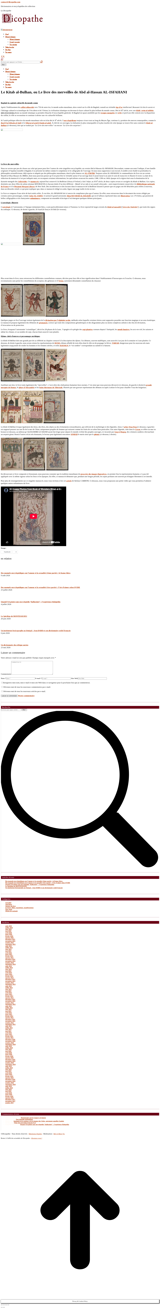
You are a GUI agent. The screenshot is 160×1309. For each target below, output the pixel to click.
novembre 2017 (10, 1101)
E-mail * (38, 678)
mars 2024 (8, 974)
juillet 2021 (9, 1028)
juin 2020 (8, 1049)
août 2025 (8, 946)
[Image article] (7, 570)
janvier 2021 (9, 1038)
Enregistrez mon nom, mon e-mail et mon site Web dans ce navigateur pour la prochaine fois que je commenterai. (46, 683)
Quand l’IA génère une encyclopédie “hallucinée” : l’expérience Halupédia (30, 602)
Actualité (8, 903)
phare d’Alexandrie (27, 387)
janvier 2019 (9, 1078)
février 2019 (9, 1076)
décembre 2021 (10, 1019)
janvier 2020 (9, 1058)
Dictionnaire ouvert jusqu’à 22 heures (33, 1118)
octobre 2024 (9, 963)
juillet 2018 (9, 1088)
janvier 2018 (9, 1098)
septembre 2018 (10, 1084)
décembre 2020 (10, 1039)
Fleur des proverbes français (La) (25, 1123)
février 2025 (9, 956)
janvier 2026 (9, 938)
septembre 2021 (10, 1024)
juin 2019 (8, 1069)
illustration (125, 196)
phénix (96, 434)
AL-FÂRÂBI (90, 173)
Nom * (3, 678)
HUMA (57, 343)
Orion (61, 281)
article (69, 481)
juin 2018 (8, 1089)
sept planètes (87, 329)
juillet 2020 (9, 1048)
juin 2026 (8, 929)
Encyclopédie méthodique (24, 1119)
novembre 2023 (10, 981)
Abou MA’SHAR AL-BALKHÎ (79, 196)
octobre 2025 (9, 943)
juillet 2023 (9, 988)
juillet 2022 (9, 1008)
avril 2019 (8, 1073)
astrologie (6, 207)
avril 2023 (8, 993)
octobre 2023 (9, 983)
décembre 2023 (10, 979)
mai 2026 (8, 931)
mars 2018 (8, 1094)
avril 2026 (8, 933)
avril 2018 (8, 1093)
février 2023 (9, 996)
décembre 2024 (10, 959)
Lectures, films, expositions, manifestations (19, 908)
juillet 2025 (9, 948)
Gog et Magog (120, 432)
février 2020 (9, 1056)
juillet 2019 (9, 1068)
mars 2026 (8, 934)
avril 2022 (8, 1013)
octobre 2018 (9, 1083)
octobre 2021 (9, 1023)
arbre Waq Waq (130, 427)
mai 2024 (8, 971)
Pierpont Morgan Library (24, 186)
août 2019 (8, 1066)
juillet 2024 (9, 968)
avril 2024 (8, 973)
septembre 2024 (10, 964)
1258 (119, 113)
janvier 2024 (9, 978)
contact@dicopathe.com (10, 2)
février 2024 (9, 976)
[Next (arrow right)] (4, 1307)
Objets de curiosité (11, 911)
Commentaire (6, 674)
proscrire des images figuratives (94, 474)
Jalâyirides (22, 182)
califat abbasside (27, 107)
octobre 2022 (9, 1003)
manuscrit (34, 182)
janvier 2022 (9, 1018)
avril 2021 (8, 1033)
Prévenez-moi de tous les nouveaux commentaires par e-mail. (27, 687)
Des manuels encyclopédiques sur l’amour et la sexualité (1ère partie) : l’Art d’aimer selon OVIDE (40, 587)
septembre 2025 (10, 944)
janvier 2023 (9, 998)
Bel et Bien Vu (59, 1134)
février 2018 (9, 1096)
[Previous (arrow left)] (2, 1307)
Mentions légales (35, 1134)
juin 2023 (8, 989)
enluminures (35, 198)
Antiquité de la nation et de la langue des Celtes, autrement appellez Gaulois (38, 1121)
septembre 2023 (10, 984)
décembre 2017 (10, 1099)
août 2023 (8, 986)
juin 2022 (8, 1009)
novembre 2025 (10, 941)
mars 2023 (8, 994)
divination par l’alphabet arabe (57, 320)
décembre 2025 (10, 939)
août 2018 (8, 1086)
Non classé (8, 909)
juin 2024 (8, 969)
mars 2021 (8, 1034)
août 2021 (8, 1026)
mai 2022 (8, 1011)
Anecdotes (8, 904)
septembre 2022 (10, 1004)
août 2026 (8, 926)
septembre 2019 (10, 1064)
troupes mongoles (108, 113)
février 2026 (9, 936)
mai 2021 (8, 1031)
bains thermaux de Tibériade (50, 387)
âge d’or (119, 107)
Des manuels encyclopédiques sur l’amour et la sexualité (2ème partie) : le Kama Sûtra (35, 573)
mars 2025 (8, 954)
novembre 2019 (10, 1061)
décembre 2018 (10, 1079)
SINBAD (74, 434)
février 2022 (9, 1016)
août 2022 (8, 1006)
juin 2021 (8, 1029)
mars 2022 (8, 1014)
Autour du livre (10, 906)
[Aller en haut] (80, 1298)
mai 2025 (8, 951)
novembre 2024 (10, 961)
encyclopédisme (70, 120)
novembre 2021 (10, 1021)
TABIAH (115, 343)
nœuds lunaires (124, 329)
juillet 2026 (9, 928)
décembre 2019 (10, 1059)
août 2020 (8, 1046)
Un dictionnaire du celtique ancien (14, 645)
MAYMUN (64, 346)
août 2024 (8, 966)
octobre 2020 (9, 1043)
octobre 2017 (9, 1103)
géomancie (43, 323)
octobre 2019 (9, 1063)
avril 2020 (8, 1053)
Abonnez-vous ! (36, 1138)
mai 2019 (8, 1071)
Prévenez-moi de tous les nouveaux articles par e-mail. (24, 691)
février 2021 (9, 1036)
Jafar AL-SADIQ (36, 196)
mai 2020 (8, 1051)
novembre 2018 (10, 1081)
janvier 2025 (9, 958)
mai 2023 (8, 991)
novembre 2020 (10, 1041)
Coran (137, 429)
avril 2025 (8, 953)
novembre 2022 (10, 1001)
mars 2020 (8, 1054)
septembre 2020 (10, 1044)
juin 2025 (8, 949)
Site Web (74, 678)
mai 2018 (8, 1091)
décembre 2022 (10, 999)
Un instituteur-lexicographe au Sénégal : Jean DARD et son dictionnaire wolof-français (36, 631)
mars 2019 (8, 1074)
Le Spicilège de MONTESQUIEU (14, 616)
